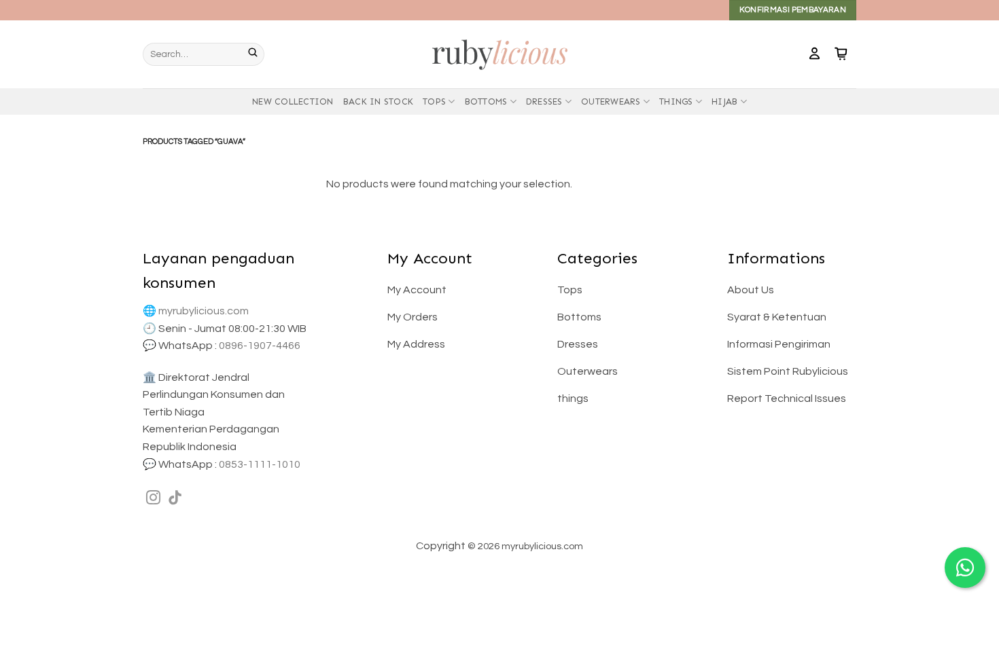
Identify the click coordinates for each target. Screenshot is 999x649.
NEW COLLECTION (293, 101)
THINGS (676, 101)
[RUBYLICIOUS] (499, 54)
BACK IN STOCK (378, 101)
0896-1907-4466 (259, 345)
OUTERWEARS (611, 101)
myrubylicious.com (203, 310)
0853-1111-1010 (259, 464)
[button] (814, 54)
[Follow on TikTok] (175, 498)
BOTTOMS (486, 101)
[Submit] (256, 54)
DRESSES (544, 101)
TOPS (434, 101)
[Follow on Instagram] (153, 498)
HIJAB (724, 101)
